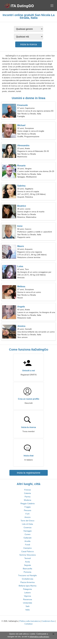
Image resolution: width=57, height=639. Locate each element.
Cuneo (27, 534)
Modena (27, 500)
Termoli (27, 558)
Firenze (27, 490)
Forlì (27, 514)
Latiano (27, 592)
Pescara (27, 510)
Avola (27, 562)
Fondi (27, 544)
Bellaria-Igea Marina (27, 586)
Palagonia (27, 589)
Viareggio (27, 531)
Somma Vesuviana (27, 555)
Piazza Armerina (27, 582)
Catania (27, 493)
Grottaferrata (27, 579)
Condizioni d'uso (48, 621)
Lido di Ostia (27, 524)
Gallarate (28, 538)
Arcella (27, 541)
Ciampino (27, 548)
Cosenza (27, 527)
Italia (27, 610)
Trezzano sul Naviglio (27, 575)
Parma (27, 497)
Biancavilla (27, 568)
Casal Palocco (27, 551)
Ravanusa (27, 599)
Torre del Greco (27, 521)
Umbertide (27, 603)
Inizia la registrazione (28, 472)
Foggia (27, 507)
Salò (27, 606)
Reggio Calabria (27, 503)
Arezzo (27, 517)
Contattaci (28, 624)
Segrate (27, 565)
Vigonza (27, 596)
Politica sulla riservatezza (30, 621)
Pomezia (27, 572)
